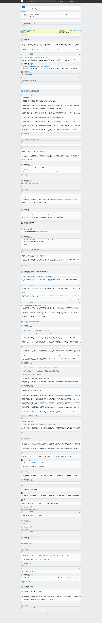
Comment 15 (26, 286)
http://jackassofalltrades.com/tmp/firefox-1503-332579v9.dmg (35, 559)
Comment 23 (26, 453)
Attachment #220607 (24, 249)
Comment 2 (25, 64)
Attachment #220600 (24, 233)
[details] (37, 151)
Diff (74, 30)
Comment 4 (25, 95)
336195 (27, 189)
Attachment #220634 (24, 263)
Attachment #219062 (24, 90)
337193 (25, 523)
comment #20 (30, 421)
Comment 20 (26, 386)
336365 (27, 225)
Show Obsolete (24, 34)
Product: (25, 13)
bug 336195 (26, 197)
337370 (27, 565)
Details (71, 30)
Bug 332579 (27, 6)
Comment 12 (26, 237)
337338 (27, 549)
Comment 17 (26, 326)
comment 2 (67, 398)
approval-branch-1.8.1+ (65, 32)
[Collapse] (80, 40)
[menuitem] (57, 1)
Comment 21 (26, 418)
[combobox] (41, 1)
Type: (56, 13)
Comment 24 (26, 460)
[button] (78, 1)
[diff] (41, 151)
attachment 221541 (54, 555)
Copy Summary (72, 4)
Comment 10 (26, 210)
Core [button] (29, 13)
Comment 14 (26, 272)
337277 (27, 535)
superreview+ (64, 31)
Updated (25, 72)
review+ (62, 30)
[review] (45, 151)
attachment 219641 (31, 151)
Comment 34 (26, 575)
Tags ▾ (74, 37)
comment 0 (47, 406)
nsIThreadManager (29, 74)
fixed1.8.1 (30, 543)
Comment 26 (26, 480)
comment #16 (30, 328)
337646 (27, 605)
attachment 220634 (31, 255)
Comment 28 (26, 493)
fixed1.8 (26, 517)
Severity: (62, 14)
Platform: (25, 16)
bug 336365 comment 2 (41, 295)
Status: (26, 21)
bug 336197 (43, 217)
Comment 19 (26, 363)
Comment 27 (26, 486)
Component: (25, 14)
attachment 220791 (31, 388)
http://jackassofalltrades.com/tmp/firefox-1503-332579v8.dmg (35, 319)
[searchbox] (41, 1)
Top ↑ (79, 619)
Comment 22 (26, 439)
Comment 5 (25, 134)
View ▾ (79, 4)
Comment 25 (26, 472)
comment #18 (30, 366)
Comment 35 (26, 587)
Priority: (55, 14)
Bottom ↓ (69, 37)
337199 (27, 529)
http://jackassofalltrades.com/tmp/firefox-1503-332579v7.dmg (35, 246)
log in (27, 613)
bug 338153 (34, 579)
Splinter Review (78, 30)
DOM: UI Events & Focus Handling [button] (34, 14)
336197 (29, 189)
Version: (25, 15)
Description (26, 40)
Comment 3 (25, 83)
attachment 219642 (31, 167)
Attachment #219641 (24, 161)
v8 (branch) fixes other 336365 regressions (28, 30)
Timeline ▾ (78, 37)
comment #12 (30, 274)
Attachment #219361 (24, 139)
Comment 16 (26, 303)
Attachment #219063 (24, 91)
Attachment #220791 (24, 322)
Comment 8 (26, 165)
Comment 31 (26, 538)
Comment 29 (26, 500)
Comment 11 (26, 229)
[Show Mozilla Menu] (22, 1)
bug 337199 (42, 555)
